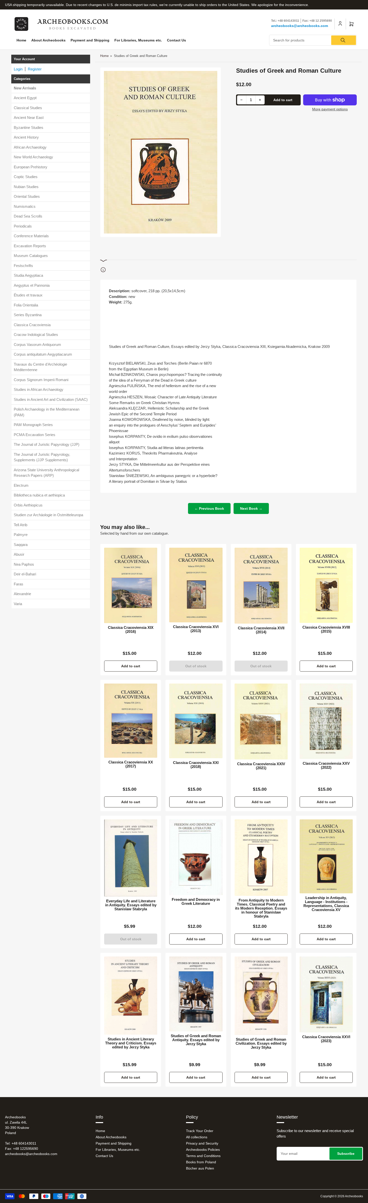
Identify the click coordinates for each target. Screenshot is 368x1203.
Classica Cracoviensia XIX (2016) (130, 630)
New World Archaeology (33, 157)
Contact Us (176, 40)
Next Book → (251, 508)
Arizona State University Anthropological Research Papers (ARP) (46, 473)
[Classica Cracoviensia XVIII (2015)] (326, 585)
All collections (196, 1137)
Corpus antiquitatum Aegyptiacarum (43, 354)
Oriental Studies (27, 197)
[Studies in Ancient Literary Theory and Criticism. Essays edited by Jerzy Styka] (130, 996)
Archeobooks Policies (203, 1150)
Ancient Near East (29, 118)
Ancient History (26, 137)
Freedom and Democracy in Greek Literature (196, 902)
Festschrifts (23, 265)
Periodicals (23, 226)
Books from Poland (201, 1162)
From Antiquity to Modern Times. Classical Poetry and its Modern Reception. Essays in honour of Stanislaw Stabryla (261, 908)
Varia (18, 604)
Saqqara (21, 544)
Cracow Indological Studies (36, 335)
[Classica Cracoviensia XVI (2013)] (195, 585)
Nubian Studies (26, 187)
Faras (18, 584)
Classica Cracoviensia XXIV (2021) (261, 766)
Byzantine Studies (28, 127)
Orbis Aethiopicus (28, 505)
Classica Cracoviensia (32, 325)
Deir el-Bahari (25, 574)
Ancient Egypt (25, 98)
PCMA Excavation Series (34, 435)
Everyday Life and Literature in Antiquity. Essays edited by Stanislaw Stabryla (130, 905)
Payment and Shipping (90, 40)
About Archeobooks (48, 40)
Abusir (19, 554)
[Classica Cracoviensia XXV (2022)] (326, 721)
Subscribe (345, 1154)
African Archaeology (30, 147)
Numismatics (25, 206)
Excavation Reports (30, 246)
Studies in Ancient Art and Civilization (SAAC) (51, 399)
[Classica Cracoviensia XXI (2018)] (195, 721)
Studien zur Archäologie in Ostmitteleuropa (48, 515)
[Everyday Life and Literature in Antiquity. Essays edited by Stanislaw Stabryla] (130, 858)
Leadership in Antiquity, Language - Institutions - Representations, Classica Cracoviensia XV (326, 904)
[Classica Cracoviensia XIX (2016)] (130, 585)
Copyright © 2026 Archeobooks (341, 1196)
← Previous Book (209, 508)
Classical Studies (28, 108)
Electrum (21, 485)
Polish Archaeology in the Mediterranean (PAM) (46, 412)
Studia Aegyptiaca (28, 275)
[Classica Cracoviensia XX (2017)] (130, 721)
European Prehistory (30, 167)
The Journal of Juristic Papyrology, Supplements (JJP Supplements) (42, 457)
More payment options (330, 109)
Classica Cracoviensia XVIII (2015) (326, 629)
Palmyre (21, 535)
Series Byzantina (28, 315)
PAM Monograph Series (33, 425)
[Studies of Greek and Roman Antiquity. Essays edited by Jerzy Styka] (195, 994)
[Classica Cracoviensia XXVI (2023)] (326, 994)
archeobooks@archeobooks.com (299, 26)
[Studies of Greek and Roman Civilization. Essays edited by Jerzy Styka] (261, 996)
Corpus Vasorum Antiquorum (37, 344)
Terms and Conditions (203, 1156)
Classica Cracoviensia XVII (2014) (261, 630)
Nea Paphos (24, 564)
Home (21, 40)
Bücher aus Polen (200, 1168)
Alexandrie (22, 594)
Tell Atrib (20, 525)
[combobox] (313, 40)
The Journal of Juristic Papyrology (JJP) (46, 445)
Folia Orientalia (26, 305)
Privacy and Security (202, 1143)
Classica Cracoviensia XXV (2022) (326, 765)
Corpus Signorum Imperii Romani (41, 380)
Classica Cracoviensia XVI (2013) (196, 629)
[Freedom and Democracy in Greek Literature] (195, 857)
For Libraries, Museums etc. (138, 40)
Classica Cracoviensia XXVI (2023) (326, 1039)
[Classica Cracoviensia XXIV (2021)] (261, 721)
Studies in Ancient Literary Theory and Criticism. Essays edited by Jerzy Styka (130, 1043)
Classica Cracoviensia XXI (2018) (196, 765)
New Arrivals (25, 88)
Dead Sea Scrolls (28, 216)
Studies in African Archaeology (38, 390)
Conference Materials (31, 236)
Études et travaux (28, 295)
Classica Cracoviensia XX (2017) (130, 764)
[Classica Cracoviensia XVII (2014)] (261, 586)
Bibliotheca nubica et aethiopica (39, 495)
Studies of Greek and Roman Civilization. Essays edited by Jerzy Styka (261, 1043)
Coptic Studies (26, 177)
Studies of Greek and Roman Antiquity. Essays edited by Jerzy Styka (196, 1040)
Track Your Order (199, 1131)
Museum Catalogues (31, 256)
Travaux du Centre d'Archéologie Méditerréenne (40, 367)
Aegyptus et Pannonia (32, 285)
